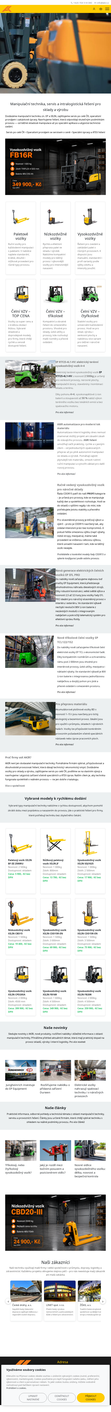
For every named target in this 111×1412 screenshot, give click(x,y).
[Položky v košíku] (101, 9)
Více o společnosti (15, 785)
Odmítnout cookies (62, 1397)
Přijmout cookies (90, 1397)
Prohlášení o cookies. (16, 1388)
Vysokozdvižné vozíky (90, 236)
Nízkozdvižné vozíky (55, 236)
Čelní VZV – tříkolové (55, 313)
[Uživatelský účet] (94, 9)
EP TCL (79, 652)
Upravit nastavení (33, 1397)
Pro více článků (77, 1122)
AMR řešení (90, 440)
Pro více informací (65, 744)
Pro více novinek (77, 1041)
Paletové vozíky (21, 236)
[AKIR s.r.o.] (7, 8)
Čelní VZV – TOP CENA (20, 313)
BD (93, 709)
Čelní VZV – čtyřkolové (90, 313)
